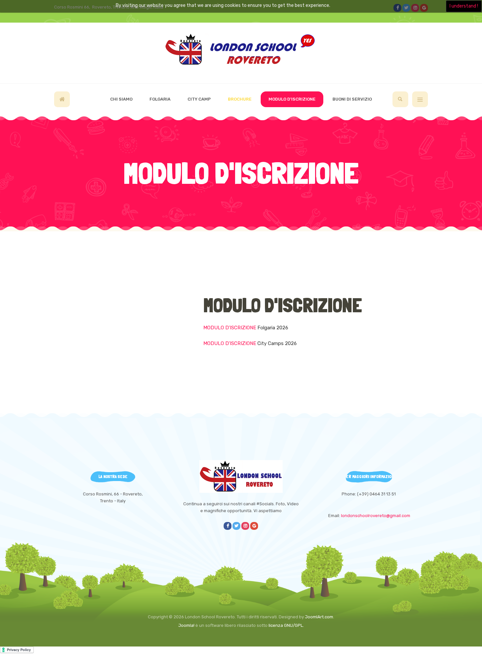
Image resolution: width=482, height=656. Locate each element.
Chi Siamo (121, 99)
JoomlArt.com (319, 616)
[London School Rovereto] (241, 51)
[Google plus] (254, 526)
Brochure (239, 99)
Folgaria (160, 99)
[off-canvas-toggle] (420, 99)
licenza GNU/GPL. (286, 625)
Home (62, 99)
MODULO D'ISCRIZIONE (292, 99)
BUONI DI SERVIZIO (352, 99)
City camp (199, 99)
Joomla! (186, 625)
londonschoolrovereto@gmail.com (375, 515)
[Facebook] (227, 526)
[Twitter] (236, 526)
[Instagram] (245, 526)
